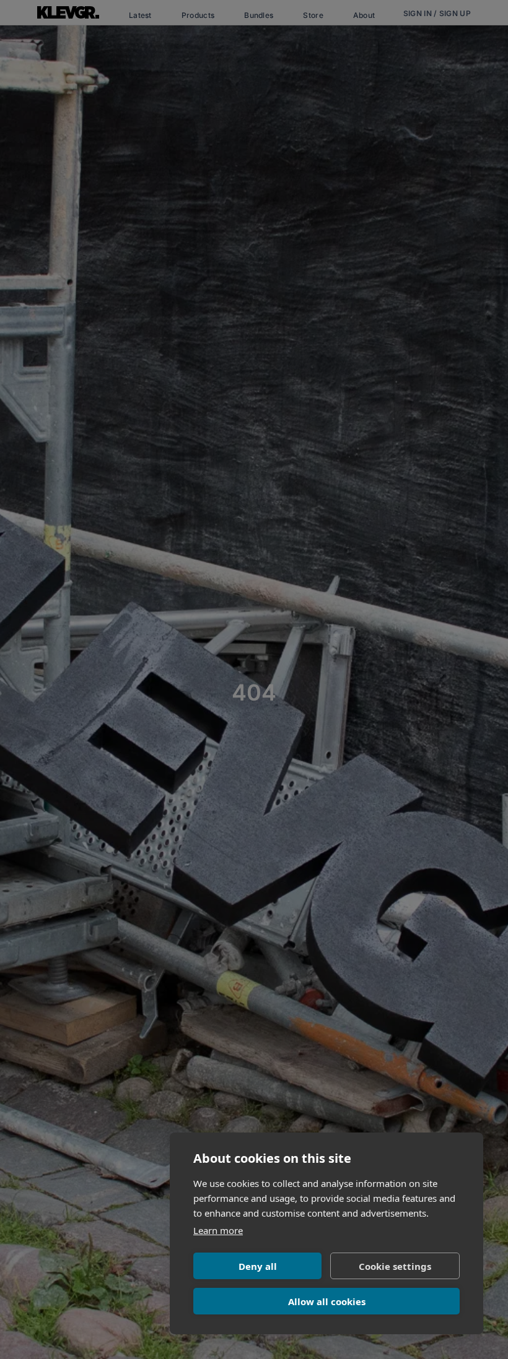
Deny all (258, 1266)
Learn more (218, 1230)
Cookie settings (395, 1266)
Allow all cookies (327, 1301)
